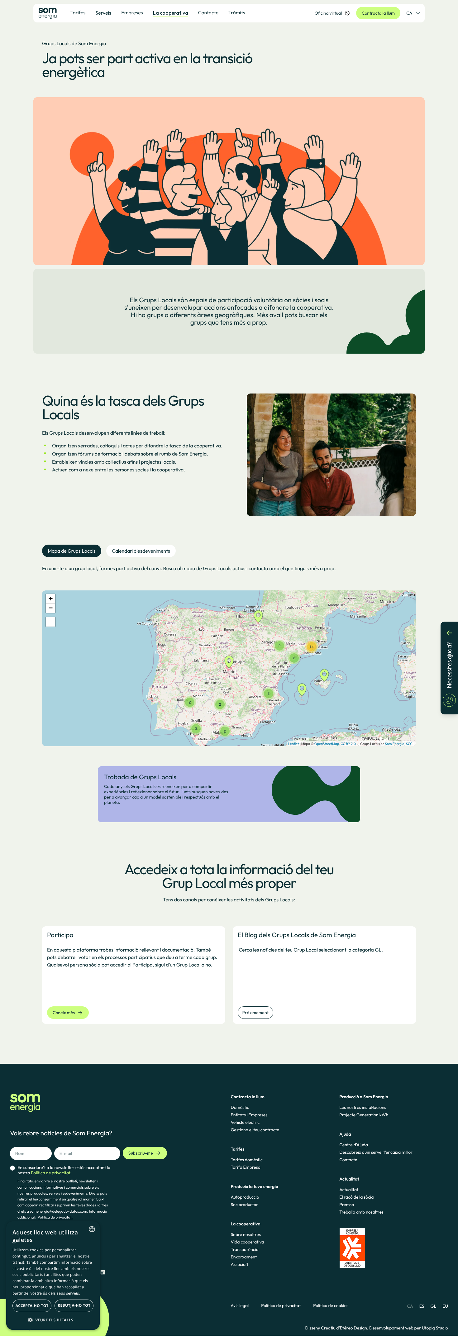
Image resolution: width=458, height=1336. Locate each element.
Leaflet (293, 744)
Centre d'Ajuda (353, 1145)
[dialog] (53, 1275)
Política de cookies (330, 1305)
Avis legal (240, 1305)
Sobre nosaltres (245, 1234)
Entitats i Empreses (249, 1115)
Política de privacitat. (55, 1217)
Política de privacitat (281, 1305)
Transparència (244, 1249)
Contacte (348, 1159)
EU (445, 1306)
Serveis (103, 13)
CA (409, 13)
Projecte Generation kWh (363, 1115)
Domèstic (240, 1107)
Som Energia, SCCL (399, 744)
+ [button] (51, 599)
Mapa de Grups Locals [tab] (72, 551)
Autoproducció (245, 1197)
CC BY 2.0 (348, 744)
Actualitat (348, 1189)
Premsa (346, 1204)
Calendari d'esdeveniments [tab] (141, 551)
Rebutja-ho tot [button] (74, 1305)
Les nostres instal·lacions (362, 1107)
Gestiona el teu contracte (255, 1130)
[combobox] (92, 1229)
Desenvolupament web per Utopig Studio (408, 1328)
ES (421, 1306)
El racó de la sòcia (356, 1197)
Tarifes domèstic (246, 1159)
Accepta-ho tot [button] (32, 1305)
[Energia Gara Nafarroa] (258, 616)
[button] (52, 1320)
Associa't (239, 1264)
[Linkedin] (102, 1272)
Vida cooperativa (247, 1242)
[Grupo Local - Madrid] (229, 662)
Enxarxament (244, 1257)
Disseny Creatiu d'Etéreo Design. (337, 1328)
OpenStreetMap (326, 744)
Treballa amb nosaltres (361, 1212)
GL (434, 1306)
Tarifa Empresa (245, 1167)
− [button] (51, 608)
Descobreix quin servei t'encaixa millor (376, 1152)
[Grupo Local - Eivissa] (302, 689)
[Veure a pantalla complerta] (50, 622)
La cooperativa (170, 13)
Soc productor (244, 1204)
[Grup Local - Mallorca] (324, 675)
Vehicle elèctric (245, 1122)
